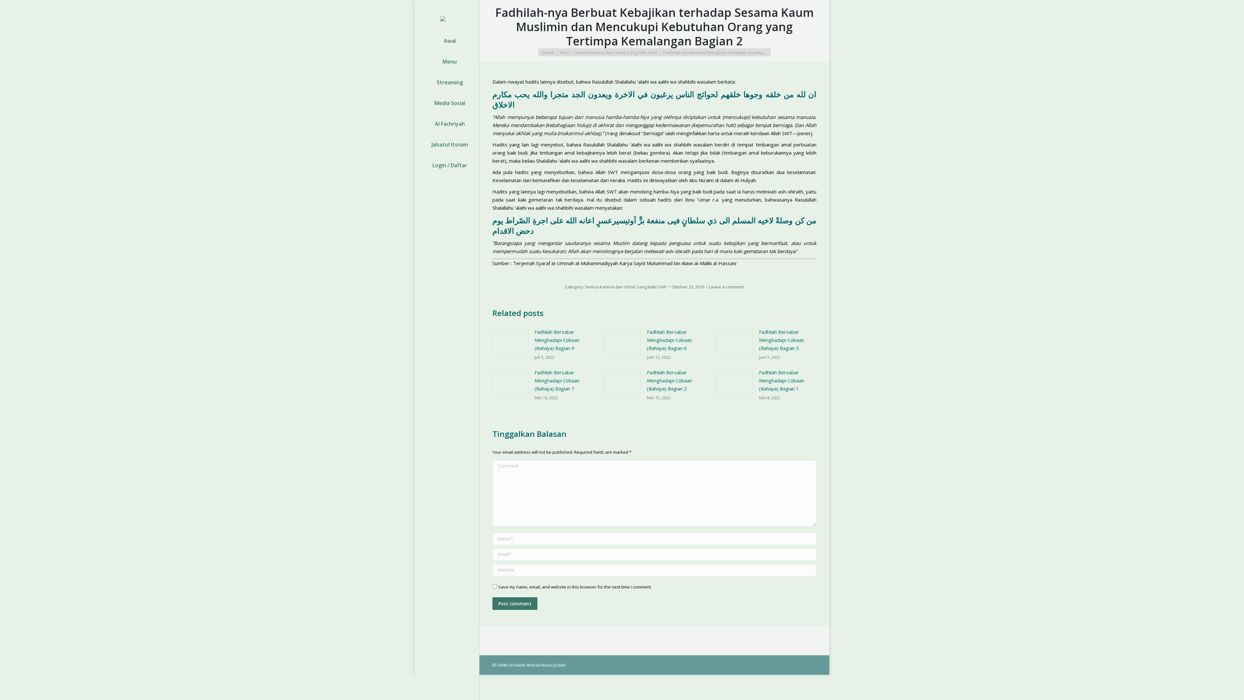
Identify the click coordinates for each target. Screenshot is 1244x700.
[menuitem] (447, 40)
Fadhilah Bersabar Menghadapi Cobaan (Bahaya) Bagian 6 (669, 340)
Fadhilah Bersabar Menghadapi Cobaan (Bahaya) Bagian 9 (557, 340)
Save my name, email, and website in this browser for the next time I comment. (575, 587)
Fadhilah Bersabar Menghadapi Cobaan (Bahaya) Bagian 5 (781, 340)
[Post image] (510, 343)
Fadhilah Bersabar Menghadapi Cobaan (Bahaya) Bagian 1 (781, 380)
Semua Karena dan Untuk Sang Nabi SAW (626, 287)
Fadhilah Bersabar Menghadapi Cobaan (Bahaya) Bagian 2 (669, 380)
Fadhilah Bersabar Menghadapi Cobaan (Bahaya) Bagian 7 (557, 380)
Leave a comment (726, 287)
